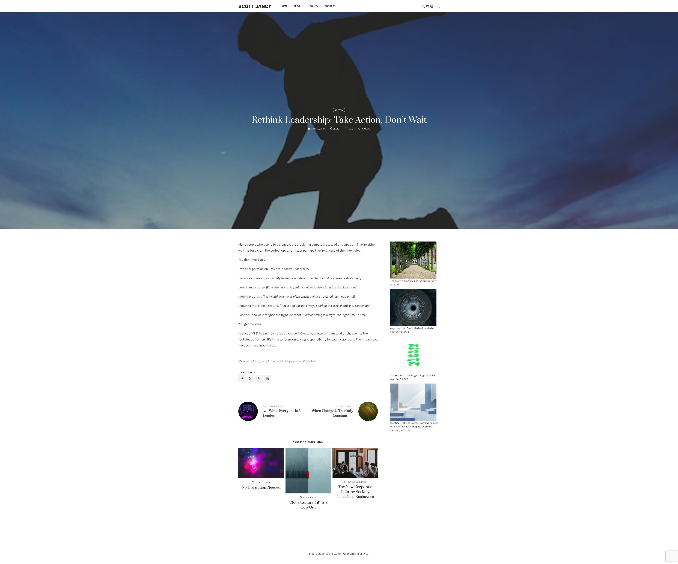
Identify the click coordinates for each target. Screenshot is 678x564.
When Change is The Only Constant (343, 411)
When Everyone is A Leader (273, 411)
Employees (258, 361)
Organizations (293, 361)
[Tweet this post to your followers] (250, 379)
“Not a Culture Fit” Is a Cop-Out (308, 505)
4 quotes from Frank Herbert (406, 328)
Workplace (310, 361)
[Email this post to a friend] (267, 379)
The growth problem (402, 280)
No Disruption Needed (261, 487)
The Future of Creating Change (407, 375)
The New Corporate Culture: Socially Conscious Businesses (355, 492)
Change (339, 110)
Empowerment (275, 361)
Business (244, 361)
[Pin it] (259, 379)
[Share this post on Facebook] (242, 379)
